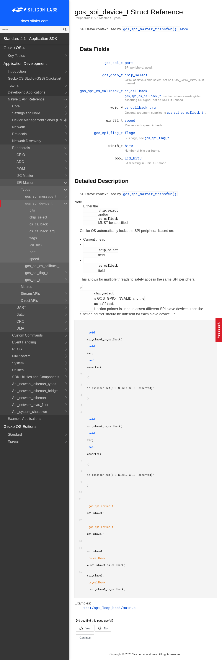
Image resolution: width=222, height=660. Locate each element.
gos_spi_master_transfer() (151, 29)
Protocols (19, 134)
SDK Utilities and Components (35, 377)
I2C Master (24, 175)
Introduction (17, 71)
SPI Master (24, 182)
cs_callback (38, 224)
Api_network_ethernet (29, 398)
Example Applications (24, 418)
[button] (218, 330)
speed (34, 259)
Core (16, 106)
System (18, 363)
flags (33, 238)
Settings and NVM (26, 113)
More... (185, 29)
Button (21, 314)
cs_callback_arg (42, 231)
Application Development (25, 63)
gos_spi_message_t (40, 196)
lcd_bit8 (35, 245)
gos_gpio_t (112, 75)
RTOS (17, 349)
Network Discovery (26, 141)
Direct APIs (29, 300)
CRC (20, 321)
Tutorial (13, 85)
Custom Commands (27, 335)
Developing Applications (26, 92)
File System (21, 356)
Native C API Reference (26, 99)
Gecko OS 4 (14, 48)
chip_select (38, 217)
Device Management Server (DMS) (39, 120)
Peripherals (21, 148)
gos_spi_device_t (38, 203)
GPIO (20, 155)
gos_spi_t (32, 280)
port (32, 252)
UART (21, 307)
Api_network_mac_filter (30, 405)
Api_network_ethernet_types (34, 384)
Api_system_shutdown (29, 412)
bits (32, 210)
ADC (20, 162)
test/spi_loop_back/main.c (110, 607)
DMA (20, 328)
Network (18, 127)
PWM (20, 169)
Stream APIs (30, 294)
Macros (26, 287)
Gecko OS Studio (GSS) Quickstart (34, 78)
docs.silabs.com (35, 21)
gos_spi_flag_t (36, 273)
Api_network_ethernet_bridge (35, 391)
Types (25, 189)
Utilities (18, 370)
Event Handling (24, 342)
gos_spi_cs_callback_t (42, 266)
